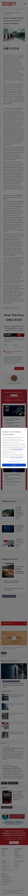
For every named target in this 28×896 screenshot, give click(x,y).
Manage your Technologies (14, 461)
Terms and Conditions (17, 449)
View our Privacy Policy (16, 457)
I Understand (14, 465)
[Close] (25, 429)
